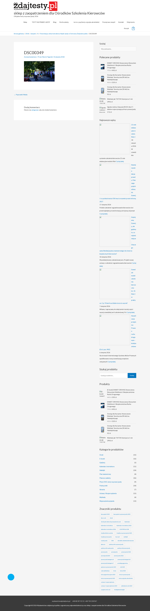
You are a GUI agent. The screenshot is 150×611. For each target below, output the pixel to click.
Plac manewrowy (105, 474)
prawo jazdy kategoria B (124, 559)
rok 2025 (122, 567)
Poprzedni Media (20, 95)
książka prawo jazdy (106, 537)
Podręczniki (103, 486)
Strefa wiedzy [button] (64, 22)
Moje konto (131, 22)
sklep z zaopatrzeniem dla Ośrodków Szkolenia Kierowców (59, 13)
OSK (112, 540)
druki (111, 518)
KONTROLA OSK (124, 529)
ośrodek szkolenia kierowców (126, 540)
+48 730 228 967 (91, 601)
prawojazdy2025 (105, 555)
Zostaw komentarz (30, 57)
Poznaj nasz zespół (108, 22)
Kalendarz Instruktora (106, 466)
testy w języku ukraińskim (126, 578)
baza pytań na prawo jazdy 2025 (122, 514)
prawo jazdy (104, 552)
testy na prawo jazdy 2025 (108, 578)
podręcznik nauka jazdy (107, 548)
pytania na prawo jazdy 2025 (108, 567)
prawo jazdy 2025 (126, 552)
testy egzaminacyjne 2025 (108, 574)
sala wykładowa (105, 571)
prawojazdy (114, 552)
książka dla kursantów (107, 533)
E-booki (102, 459)
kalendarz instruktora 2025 (124, 525)
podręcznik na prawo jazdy (116, 544)
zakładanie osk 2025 (126, 586)
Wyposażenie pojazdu (106, 501)
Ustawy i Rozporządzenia (108, 493)
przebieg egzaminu (123, 563)
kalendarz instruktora (107, 525)
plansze (103, 544)
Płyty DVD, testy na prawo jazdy (110, 482)
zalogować (35, 110)
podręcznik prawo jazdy (123, 548)
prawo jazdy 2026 (118, 555)
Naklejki (102, 470)
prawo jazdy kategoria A (107, 559)
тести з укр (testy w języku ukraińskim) (86, 22)
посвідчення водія (119, 589)
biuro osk (103, 518)
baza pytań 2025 (105, 514)
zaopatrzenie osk (105, 589)
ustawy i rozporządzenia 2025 (109, 586)
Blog (54, 22)
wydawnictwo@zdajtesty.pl (61, 601)
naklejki (126, 537)
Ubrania (102, 489)
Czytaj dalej (120, 161)
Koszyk (126, 28)
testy (114, 571)
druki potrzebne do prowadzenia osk (111, 522)
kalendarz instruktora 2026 (108, 529)
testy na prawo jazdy (124, 574)
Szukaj (132, 375)
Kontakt (121, 22)
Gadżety (102, 462)
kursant (118, 537)
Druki (101, 455)
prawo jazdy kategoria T (107, 563)
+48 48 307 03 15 (78, 601)
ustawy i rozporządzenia (107, 582)
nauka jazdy (104, 540)
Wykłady (102, 497)
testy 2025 (123, 571)
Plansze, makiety (105, 478)
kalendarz (127, 522)
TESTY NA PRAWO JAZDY (41, 22)
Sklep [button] (25, 22)
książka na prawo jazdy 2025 (124, 533)
